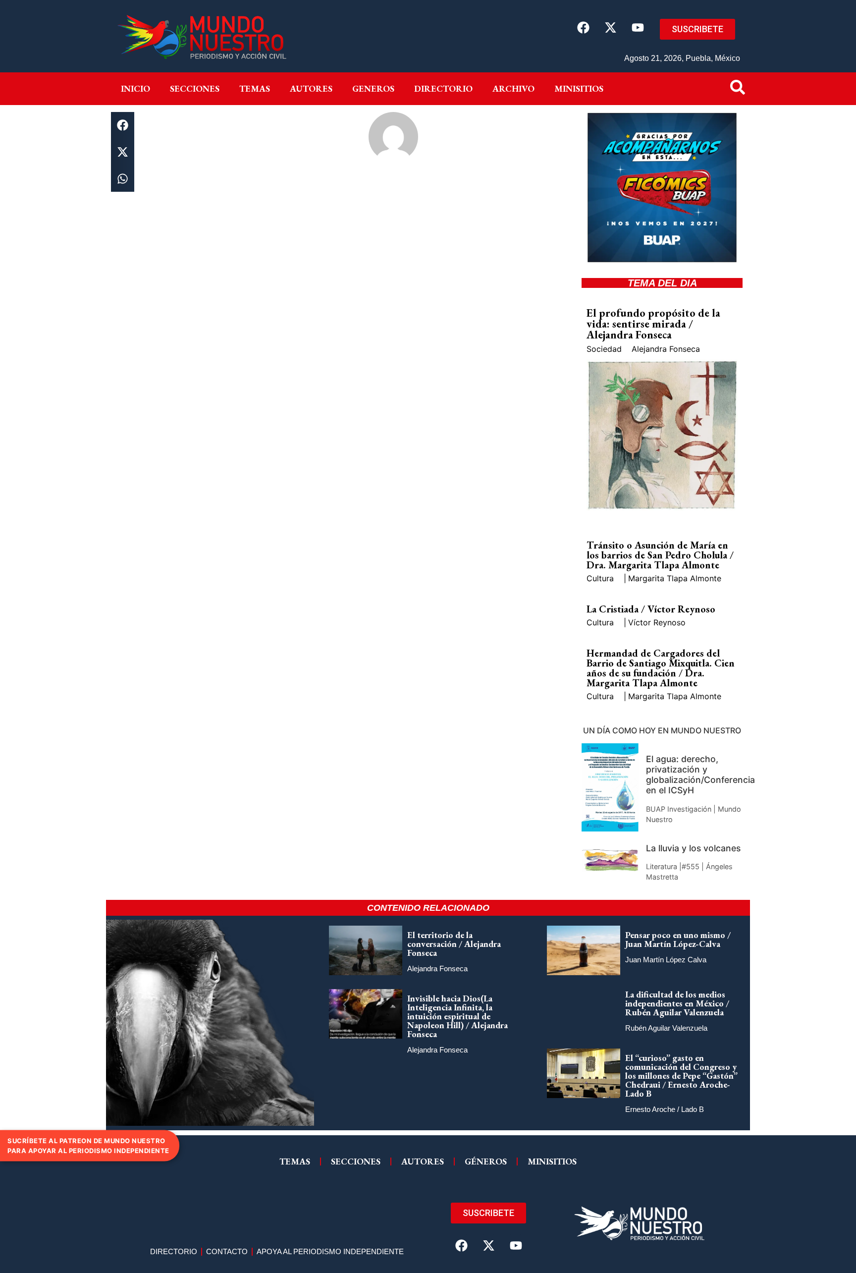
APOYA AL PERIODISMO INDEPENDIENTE (330, 1251)
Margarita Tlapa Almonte (674, 578)
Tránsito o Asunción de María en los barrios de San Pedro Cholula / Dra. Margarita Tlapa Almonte (660, 555)
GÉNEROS (486, 1161)
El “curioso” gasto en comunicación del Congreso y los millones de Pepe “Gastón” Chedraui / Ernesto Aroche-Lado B (681, 1075)
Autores (311, 88)
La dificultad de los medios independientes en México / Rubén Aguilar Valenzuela (677, 1003)
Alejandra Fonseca (666, 349)
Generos (373, 88)
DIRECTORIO (443, 88)
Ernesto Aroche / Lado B (664, 1109)
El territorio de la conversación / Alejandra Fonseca (454, 943)
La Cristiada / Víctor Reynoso (651, 609)
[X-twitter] (610, 27)
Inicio (135, 88)
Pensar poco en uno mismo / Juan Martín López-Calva (678, 939)
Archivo (513, 88)
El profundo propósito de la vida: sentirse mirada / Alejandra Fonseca (653, 324)
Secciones (194, 88)
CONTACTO (227, 1251)
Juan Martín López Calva (665, 959)
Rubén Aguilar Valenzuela (666, 1028)
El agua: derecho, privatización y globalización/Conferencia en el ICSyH (700, 774)
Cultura (600, 578)
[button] (122, 125)
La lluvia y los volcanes (693, 848)
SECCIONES (355, 1161)
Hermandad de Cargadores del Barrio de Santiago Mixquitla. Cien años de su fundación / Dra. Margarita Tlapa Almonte (661, 668)
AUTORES (422, 1161)
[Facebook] (583, 27)
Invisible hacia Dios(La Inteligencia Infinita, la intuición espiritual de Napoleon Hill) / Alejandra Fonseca (457, 1016)
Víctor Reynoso (657, 622)
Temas (254, 88)
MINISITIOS (578, 88)
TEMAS (294, 1161)
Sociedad (604, 349)
